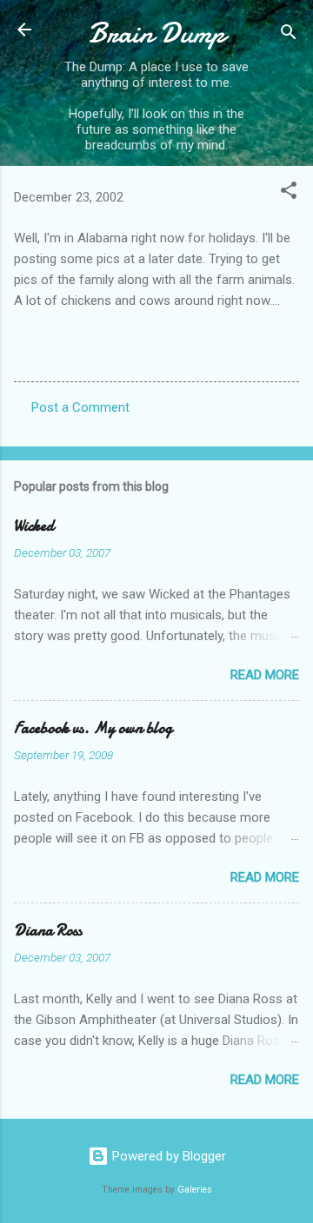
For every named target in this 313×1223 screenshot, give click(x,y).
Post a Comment (80, 407)
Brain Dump (157, 33)
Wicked (34, 526)
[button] (288, 193)
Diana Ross (48, 931)
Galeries (194, 1189)
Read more (264, 675)
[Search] (288, 35)
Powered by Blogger (167, 1156)
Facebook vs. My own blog (93, 728)
